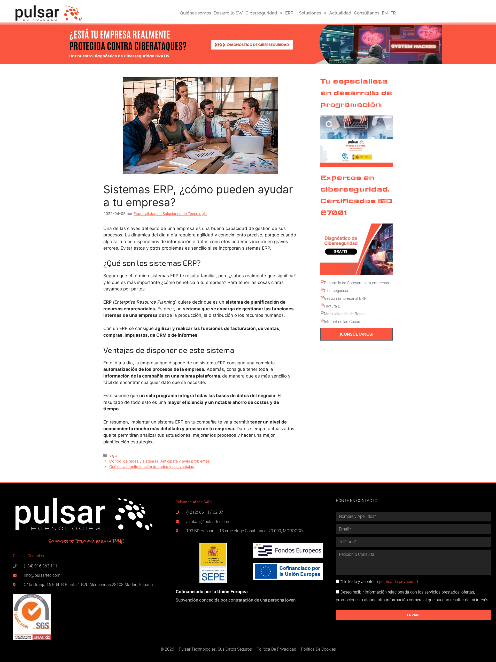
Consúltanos (366, 13)
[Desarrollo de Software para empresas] (322, 281)
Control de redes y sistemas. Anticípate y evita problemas (159, 461)
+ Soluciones (308, 13)
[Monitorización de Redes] (322, 312)
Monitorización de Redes (345, 314)
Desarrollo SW (228, 13)
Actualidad (340, 13)
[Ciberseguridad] (322, 289)
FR (393, 13)
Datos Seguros (239, 649)
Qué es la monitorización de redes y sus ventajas (151, 466)
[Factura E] (322, 305)
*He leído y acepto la (379, 581)
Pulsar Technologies (197, 649)
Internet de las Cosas (342, 321)
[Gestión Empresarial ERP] (322, 297)
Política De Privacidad (276, 649)
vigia (113, 455)
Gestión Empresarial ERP (345, 298)
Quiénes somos (195, 13)
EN (385, 13)
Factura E (332, 306)
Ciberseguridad (261, 13)
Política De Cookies (318, 649)
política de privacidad (398, 581)
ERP (289, 13)
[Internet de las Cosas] (322, 320)
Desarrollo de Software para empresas (356, 283)
